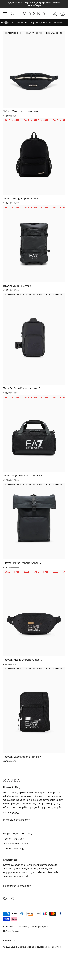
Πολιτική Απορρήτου (40, 926)
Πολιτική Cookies (11, 930)
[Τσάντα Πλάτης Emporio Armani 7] (34, 156)
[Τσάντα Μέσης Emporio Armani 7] (34, 69)
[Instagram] (12, 898)
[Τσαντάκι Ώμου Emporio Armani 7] (34, 709)
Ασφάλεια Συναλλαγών (16, 843)
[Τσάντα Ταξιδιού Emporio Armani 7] (34, 433)
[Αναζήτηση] (13, 14)
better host (55, 946)
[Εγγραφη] (63, 886)
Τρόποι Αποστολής (13, 848)
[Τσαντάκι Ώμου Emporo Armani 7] (34, 338)
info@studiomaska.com (16, 819)
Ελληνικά (7, 940)
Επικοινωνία (9, 926)
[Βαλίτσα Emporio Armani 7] (34, 243)
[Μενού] (5, 13)
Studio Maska (17, 946)
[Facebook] (5, 898)
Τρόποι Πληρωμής (13, 838)
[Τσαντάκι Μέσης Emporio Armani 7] (34, 612)
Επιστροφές (23, 926)
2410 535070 (11, 813)
